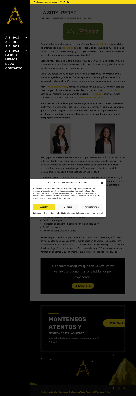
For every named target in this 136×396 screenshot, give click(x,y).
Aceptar (44, 207)
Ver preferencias (91, 207)
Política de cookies (40, 213)
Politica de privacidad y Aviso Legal (62, 213)
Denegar (68, 207)
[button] (102, 182)
